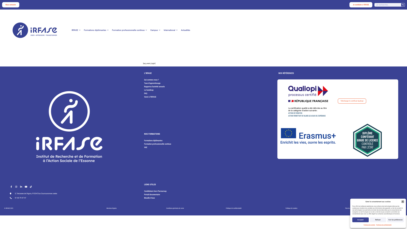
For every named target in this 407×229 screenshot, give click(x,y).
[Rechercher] (403, 4)
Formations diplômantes (95, 30)
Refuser (378, 220)
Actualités (185, 30)
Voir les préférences (395, 220)
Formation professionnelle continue (128, 30)
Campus (154, 30)
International (169, 30)
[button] (403, 202)
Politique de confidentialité (383, 225)
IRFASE (75, 30)
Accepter (360, 220)
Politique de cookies (369, 225)
